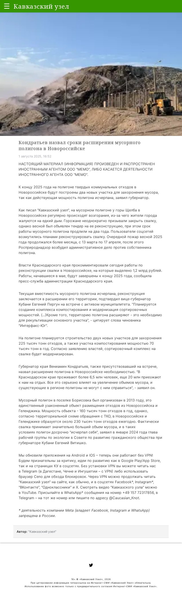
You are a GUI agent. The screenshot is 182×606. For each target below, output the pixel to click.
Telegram (29, 471)
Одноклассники (56, 487)
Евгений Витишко (70, 443)
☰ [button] (7, 6)
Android (78, 455)
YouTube (29, 492)
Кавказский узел (53, 210)
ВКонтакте (29, 487)
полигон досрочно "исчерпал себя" (67, 432)
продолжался (39, 242)
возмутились (30, 236)
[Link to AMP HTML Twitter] (91, 565)
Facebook (123, 482)
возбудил (60, 247)
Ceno (38, 476)
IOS (92, 455)
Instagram (143, 482)
